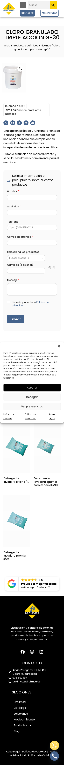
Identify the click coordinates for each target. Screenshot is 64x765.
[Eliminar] (54, 268)
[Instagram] (32, 652)
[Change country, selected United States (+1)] (11, 227)
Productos (20, 725)
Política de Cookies (34, 751)
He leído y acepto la (30, 304)
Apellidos (14, 206)
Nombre (13, 191)
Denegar (32, 397)
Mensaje (13, 280)
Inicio (7, 45)
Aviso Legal (13, 751)
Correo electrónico (20, 236)
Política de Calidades (41, 755)
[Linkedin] (41, 652)
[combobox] (26, 258)
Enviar (15, 319)
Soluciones (21, 714)
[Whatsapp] (54, 745)
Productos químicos (25, 45)
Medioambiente (24, 719)
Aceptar (32, 387)
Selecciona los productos (23, 252)
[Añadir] (49, 268)
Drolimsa (20, 702)
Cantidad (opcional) (20, 264)
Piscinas (46, 45)
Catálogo (20, 708)
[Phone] (54, 756)
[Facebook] (22, 652)
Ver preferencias (32, 406)
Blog (16, 731)
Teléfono (12, 221)
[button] (59, 346)
